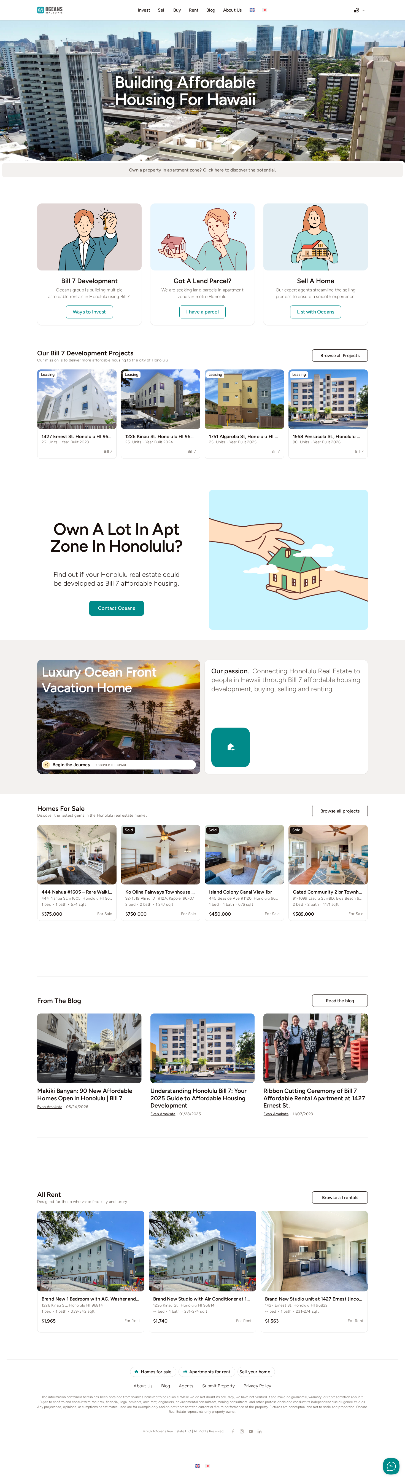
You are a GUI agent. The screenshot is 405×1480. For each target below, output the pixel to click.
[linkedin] (259, 1431)
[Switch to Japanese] (264, 10)
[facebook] (233, 1431)
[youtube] (250, 1431)
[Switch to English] (197, 1466)
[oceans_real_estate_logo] (50, 9)
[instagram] (242, 1431)
